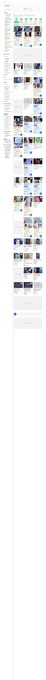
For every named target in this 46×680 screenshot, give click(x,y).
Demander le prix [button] (38, 146)
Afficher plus (6, 74)
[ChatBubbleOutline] (16, 45)
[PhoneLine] (21, 45)
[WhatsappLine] (19, 45)
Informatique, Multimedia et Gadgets (8, 15)
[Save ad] (21, 27)
